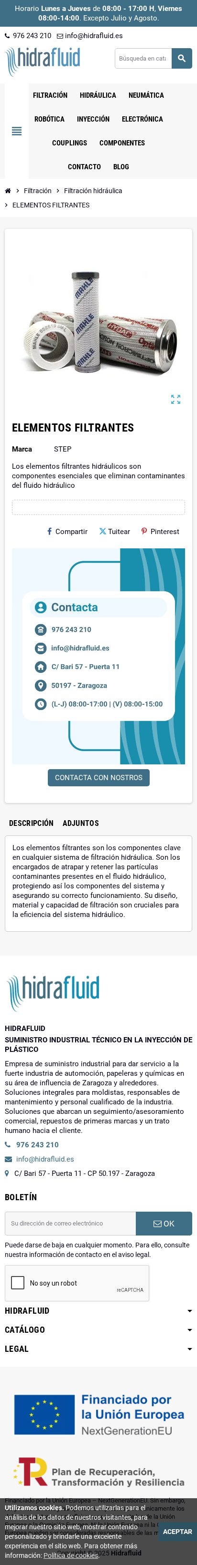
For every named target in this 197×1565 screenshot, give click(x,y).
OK (168, 1223)
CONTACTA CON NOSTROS (98, 777)
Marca (22, 449)
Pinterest (165, 531)
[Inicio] (8, 191)
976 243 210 (31, 35)
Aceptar (177, 1531)
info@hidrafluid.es (93, 35)
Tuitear (119, 531)
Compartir (71, 531)
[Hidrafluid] (42, 61)
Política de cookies (71, 1555)
